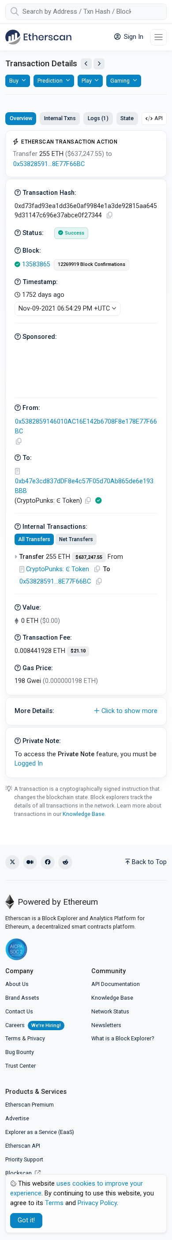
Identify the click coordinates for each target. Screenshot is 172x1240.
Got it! (26, 1220)
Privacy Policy (97, 1203)
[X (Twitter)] (12, 862)
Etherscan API (22, 1145)
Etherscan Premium (29, 1104)
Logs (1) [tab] (98, 118)
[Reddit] (65, 862)
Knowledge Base (84, 814)
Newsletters (106, 1025)
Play (87, 80)
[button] (86, 711)
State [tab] (127, 118)
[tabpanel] (86, 454)
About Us (17, 984)
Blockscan (19, 1173)
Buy (14, 80)
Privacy (36, 1038)
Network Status (110, 1011)
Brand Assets (22, 997)
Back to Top (149, 862)
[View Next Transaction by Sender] (99, 63)
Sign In (132, 37)
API (158, 118)
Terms (13, 1038)
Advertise (17, 1118)
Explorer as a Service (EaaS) (39, 1132)
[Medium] (30, 862)
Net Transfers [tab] (76, 539)
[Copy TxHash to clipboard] (109, 215)
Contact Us (19, 1011)
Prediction (50, 80)
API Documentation (115, 984)
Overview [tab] (21, 118)
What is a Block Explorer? (122, 1038)
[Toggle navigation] (158, 37)
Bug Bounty (19, 1052)
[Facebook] (48, 862)
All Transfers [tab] (34, 539)
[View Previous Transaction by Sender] (86, 63)
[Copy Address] (18, 441)
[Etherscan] (38, 37)
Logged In (29, 763)
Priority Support (24, 1159)
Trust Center (20, 1065)
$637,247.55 (88, 557)
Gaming (120, 80)
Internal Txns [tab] (60, 118)
